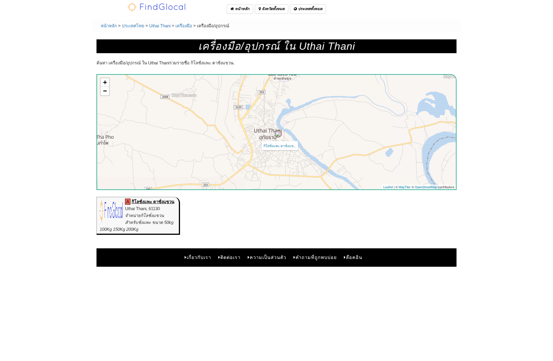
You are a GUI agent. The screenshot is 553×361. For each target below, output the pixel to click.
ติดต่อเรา (230, 257)
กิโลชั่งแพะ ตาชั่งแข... (280, 145)
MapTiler (405, 187)
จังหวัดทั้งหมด (273, 9)
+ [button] (105, 82)
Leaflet (388, 187)
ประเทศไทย (133, 25)
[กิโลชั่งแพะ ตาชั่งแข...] (278, 133)
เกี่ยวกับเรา (199, 257)
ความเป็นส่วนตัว (268, 257)
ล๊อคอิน (354, 257)
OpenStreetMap (426, 187)
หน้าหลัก (241, 9)
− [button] (105, 91)
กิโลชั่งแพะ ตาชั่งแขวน (153, 201)
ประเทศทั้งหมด (309, 9)
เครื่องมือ (183, 25)
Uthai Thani (160, 25)
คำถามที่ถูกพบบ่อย (316, 257)
